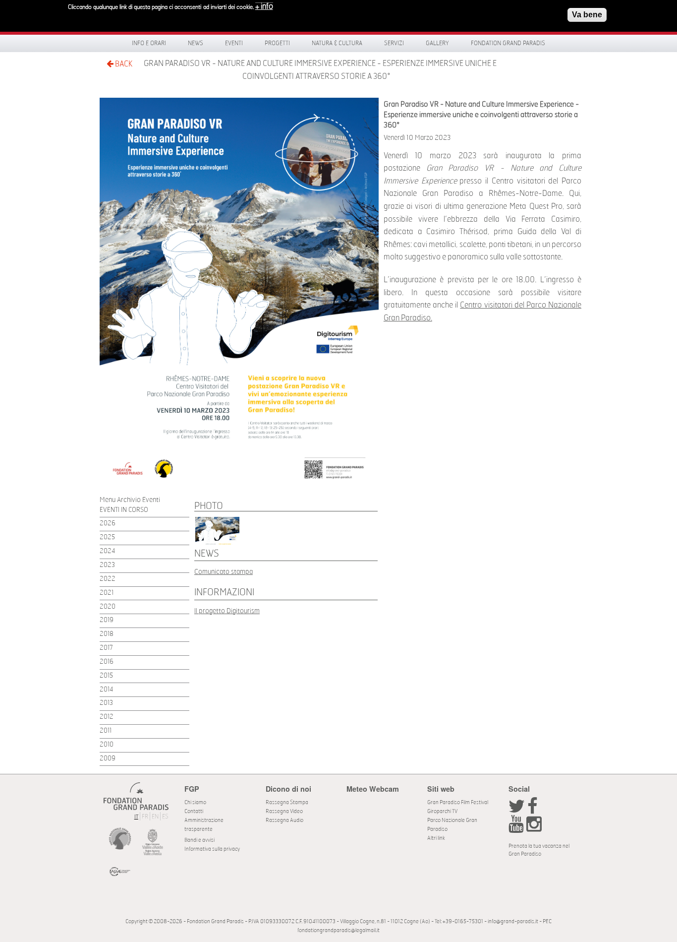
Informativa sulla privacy (212, 849)
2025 (107, 537)
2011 (106, 731)
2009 (107, 758)
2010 (106, 745)
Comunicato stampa (223, 571)
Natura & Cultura (337, 43)
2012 (106, 717)
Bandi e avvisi (199, 840)
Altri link (436, 838)
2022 (107, 579)
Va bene (587, 14)
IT (136, 816)
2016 (106, 662)
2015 (106, 676)
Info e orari (149, 43)
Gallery (437, 43)
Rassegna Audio (284, 820)
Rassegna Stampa (287, 802)
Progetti (277, 43)
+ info (264, 6)
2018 (106, 634)
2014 (106, 690)
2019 (106, 620)
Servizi (394, 43)
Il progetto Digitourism (227, 611)
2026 (107, 523)
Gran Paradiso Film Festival (457, 802)
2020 (107, 607)
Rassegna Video (284, 811)
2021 (106, 593)
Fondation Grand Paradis (508, 43)
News (195, 43)
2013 (106, 703)
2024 (107, 551)
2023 (107, 565)
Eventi (234, 43)
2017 (106, 648)
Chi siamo (195, 802)
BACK (122, 64)
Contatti (193, 811)
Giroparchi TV (442, 811)
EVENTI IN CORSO (124, 510)
